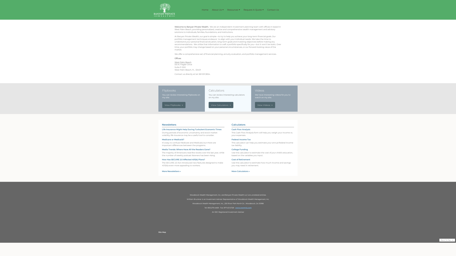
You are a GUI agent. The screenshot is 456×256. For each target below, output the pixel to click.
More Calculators (241, 171)
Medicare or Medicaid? (173, 139)
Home (205, 10)
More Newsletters (171, 171)
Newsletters (169, 124)
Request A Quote (253, 10)
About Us (217, 10)
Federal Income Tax (241, 139)
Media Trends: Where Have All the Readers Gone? (186, 149)
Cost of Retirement (241, 159)
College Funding (240, 149)
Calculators (238, 124)
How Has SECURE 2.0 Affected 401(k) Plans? (183, 159)
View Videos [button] (263, 105)
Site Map (162, 232)
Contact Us (273, 10)
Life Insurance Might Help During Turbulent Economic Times (191, 129)
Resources (232, 10)
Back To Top (446, 240)
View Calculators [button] (219, 105)
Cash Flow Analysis (241, 129)
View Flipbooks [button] (173, 105)
